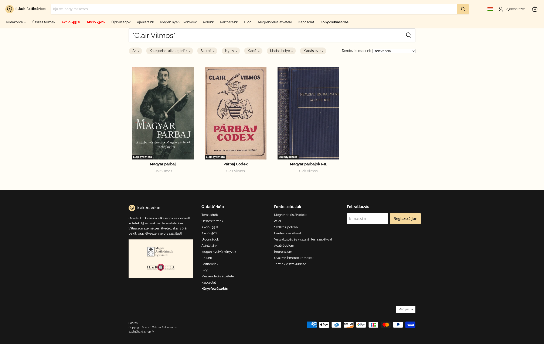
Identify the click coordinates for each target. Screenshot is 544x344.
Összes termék (43, 22)
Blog (248, 22)
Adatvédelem (284, 246)
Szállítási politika (286, 227)
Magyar (403, 309)
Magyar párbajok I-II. (308, 164)
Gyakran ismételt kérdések (293, 258)
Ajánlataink (145, 22)
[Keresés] (463, 9)
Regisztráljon (405, 218)
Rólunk (208, 22)
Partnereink (229, 22)
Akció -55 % (70, 22)
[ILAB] (160, 267)
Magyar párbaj (163, 164)
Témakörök (14, 22)
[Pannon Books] (160, 251)
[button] (135, 51)
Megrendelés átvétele (275, 22)
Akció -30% (96, 22)
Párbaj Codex (236, 164)
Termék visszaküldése (290, 264)
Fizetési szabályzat (287, 233)
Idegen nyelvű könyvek (178, 22)
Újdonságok (120, 22)
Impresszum (283, 252)
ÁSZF (278, 221)
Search (133, 322)
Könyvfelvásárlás (334, 22)
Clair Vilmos (163, 171)
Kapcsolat (306, 22)
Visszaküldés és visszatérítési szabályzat (303, 239)
